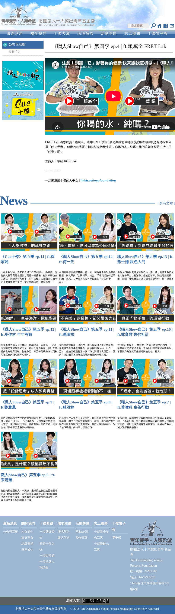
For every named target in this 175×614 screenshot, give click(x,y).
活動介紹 (82, 531)
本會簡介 (27, 531)
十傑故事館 (46, 555)
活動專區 (109, 33)
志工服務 (132, 33)
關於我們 (39, 33)
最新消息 (15, 33)
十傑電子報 (158, 33)
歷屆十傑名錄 (46, 546)
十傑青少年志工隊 (101, 534)
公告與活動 (17, 44)
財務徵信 (27, 549)
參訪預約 (64, 537)
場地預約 (64, 531)
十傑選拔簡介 (46, 534)
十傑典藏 (62, 33)
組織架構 (27, 543)
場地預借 (85, 33)
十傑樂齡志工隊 (101, 546)
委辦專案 (82, 537)
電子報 (116, 537)
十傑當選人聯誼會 (46, 564)
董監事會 (27, 537)
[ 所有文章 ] (166, 203)
